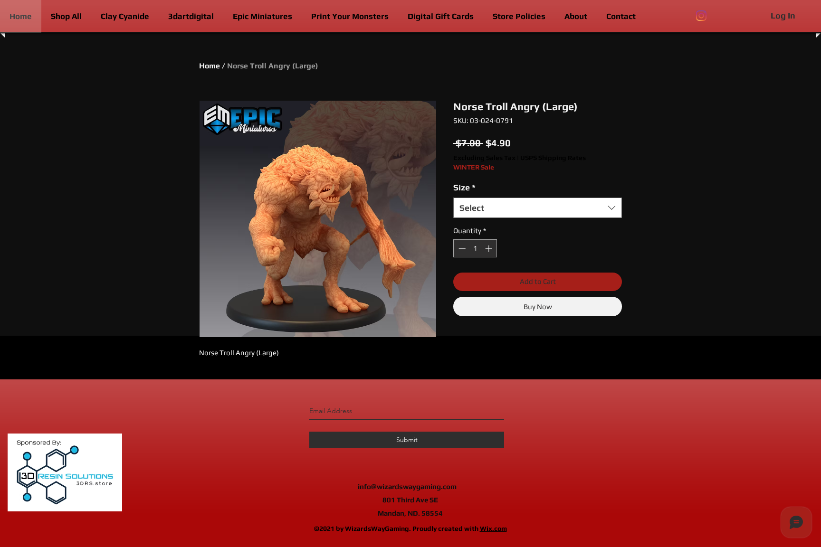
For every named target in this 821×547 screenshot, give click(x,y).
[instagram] (701, 15)
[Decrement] (461, 248)
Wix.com (493, 528)
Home (209, 65)
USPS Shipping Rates (553, 157)
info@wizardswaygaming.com (407, 486)
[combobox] (537, 208)
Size (464, 187)
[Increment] (489, 248)
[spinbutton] (475, 248)
